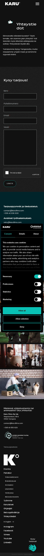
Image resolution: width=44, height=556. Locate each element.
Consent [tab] (8, 234)
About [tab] (36, 234)
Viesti (7, 127)
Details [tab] (22, 234)
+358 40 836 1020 (11, 213)
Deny (22, 327)
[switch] (37, 284)
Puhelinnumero (11, 104)
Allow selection (22, 319)
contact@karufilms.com (14, 211)
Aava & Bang (28, 554)
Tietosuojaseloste (10, 447)
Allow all (22, 311)
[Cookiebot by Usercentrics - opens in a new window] (31, 227)
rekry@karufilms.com (13, 222)
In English (7, 522)
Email (7, 115)
